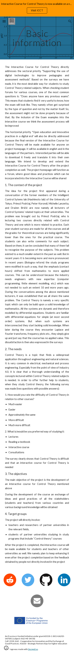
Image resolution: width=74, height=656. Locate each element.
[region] (37, 8)
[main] (37, 38)
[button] (4, 21)
